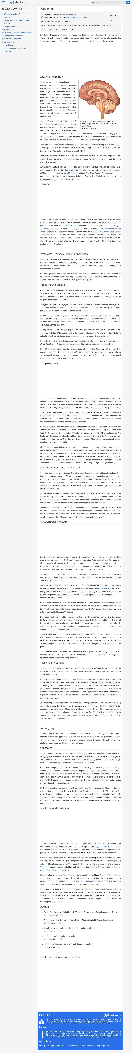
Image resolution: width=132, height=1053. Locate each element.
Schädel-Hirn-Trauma (100, 232)
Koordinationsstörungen (66, 173)
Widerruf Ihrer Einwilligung (90, 1046)
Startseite (56, 29)
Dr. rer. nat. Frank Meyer (79, 17)
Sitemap (42, 1046)
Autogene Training (96, 867)
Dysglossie (58, 244)
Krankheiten (64, 29)
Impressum (105, 1046)
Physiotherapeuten (102, 588)
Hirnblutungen (77, 226)
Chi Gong (81, 864)
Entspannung (45, 867)
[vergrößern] (118, 121)
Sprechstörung (85, 126)
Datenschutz (74, 1046)
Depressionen (92, 692)
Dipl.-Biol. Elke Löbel (63, 17)
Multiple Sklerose (47, 232)
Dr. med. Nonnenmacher (68, 14)
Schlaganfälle (64, 226)
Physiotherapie (101, 847)
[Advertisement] (80, 59)
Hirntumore (44, 229)
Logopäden (93, 574)
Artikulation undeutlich (63, 308)
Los (128, 2)
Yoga (70, 864)
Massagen (81, 634)
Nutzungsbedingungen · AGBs (58, 1046)
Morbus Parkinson (109, 229)
